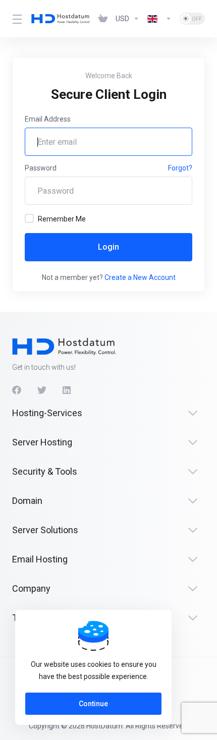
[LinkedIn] (67, 390)
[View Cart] (103, 19)
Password (41, 168)
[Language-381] (159, 19)
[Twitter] (42, 390)
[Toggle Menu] (15, 18)
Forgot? (180, 168)
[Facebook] (16, 390)
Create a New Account (140, 277)
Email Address (48, 119)
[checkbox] (29, 218)
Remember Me (62, 219)
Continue (93, 704)
